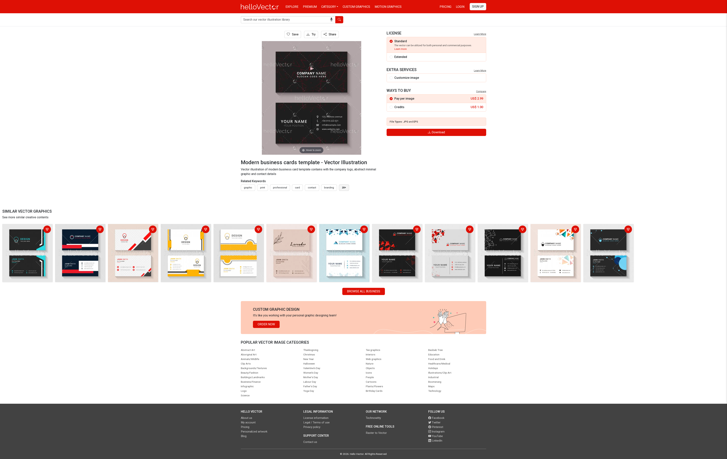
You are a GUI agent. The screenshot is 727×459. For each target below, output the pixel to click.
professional (280, 187)
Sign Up (478, 6)
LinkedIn (436, 440)
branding (329, 187)
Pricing (445, 7)
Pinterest (437, 427)
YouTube (437, 436)
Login (460, 7)
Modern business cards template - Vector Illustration (26, 230)
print (262, 187)
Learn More (480, 34)
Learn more (400, 49)
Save (295, 34)
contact (312, 187)
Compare (481, 91)
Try (313, 34)
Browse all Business (363, 291)
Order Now (266, 324)
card (297, 187)
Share (332, 34)
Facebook (437, 418)
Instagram (438, 431)
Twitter (436, 422)
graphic (248, 187)
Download (438, 132)
